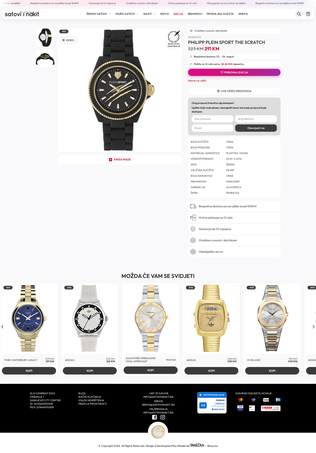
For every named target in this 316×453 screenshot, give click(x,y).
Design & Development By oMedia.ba (168, 446)
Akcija (178, 14)
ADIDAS (69, 360)
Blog (82, 393)
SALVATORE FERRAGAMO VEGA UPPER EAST (141, 360)
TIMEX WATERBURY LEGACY (21, 360)
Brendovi (195, 14)
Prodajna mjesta (220, 14)
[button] (68, 40)
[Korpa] (308, 14)
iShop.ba (212, 446)
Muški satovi (125, 14)
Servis (243, 14)
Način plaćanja (89, 396)
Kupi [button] (29, 370)
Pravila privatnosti (92, 403)
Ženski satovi (96, 14)
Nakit (147, 14)
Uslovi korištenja (91, 400)
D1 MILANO (253, 360)
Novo (164, 14)
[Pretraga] (299, 14)
